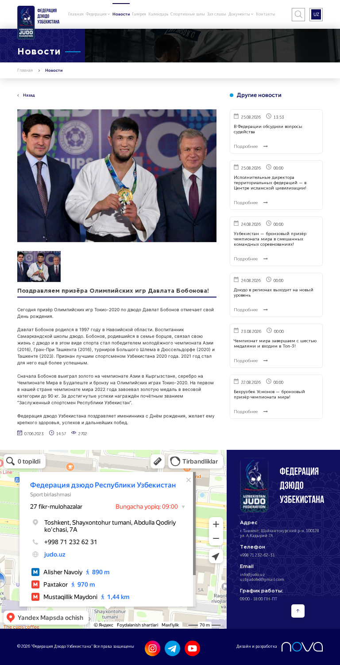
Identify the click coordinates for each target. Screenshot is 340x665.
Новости (121, 14)
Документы (239, 14)
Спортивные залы (187, 14)
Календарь (158, 14)
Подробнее (246, 146)
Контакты (265, 14)
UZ (316, 14)
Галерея (139, 14)
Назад (29, 95)
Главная (76, 14)
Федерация (97, 14)
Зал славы (216, 14)
